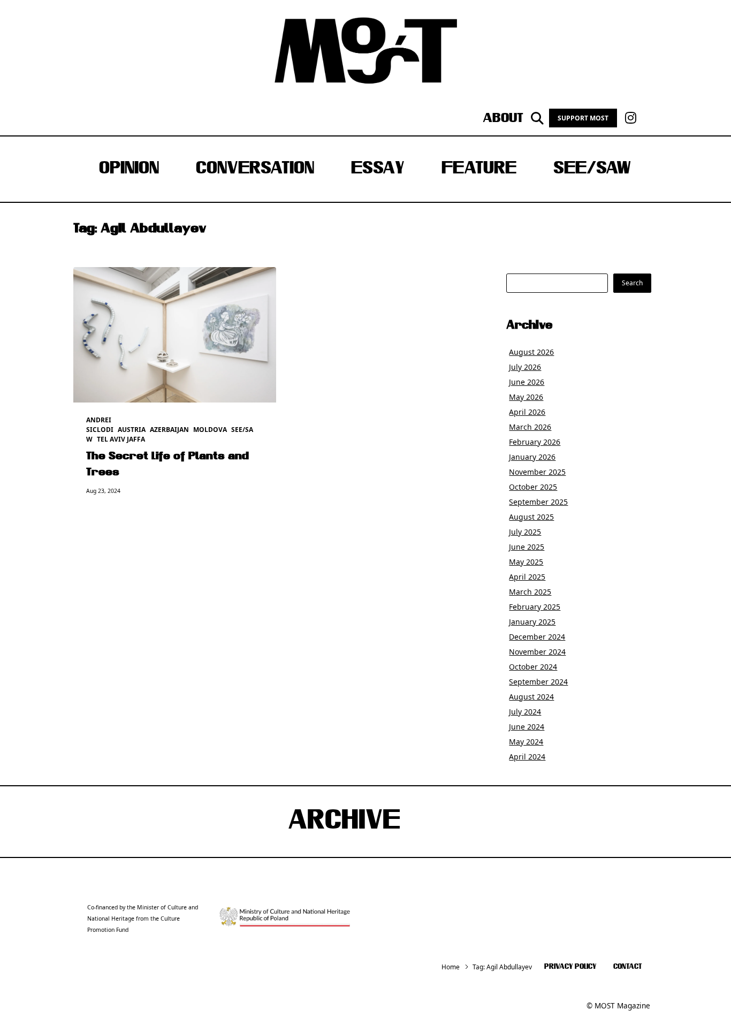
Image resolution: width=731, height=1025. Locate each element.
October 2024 (533, 667)
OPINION (129, 169)
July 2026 (525, 367)
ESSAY (378, 169)
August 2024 (531, 697)
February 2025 (534, 607)
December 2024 (537, 637)
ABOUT (503, 118)
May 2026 (526, 397)
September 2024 (538, 682)
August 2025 (531, 517)
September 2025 (538, 502)
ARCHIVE (344, 821)
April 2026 (527, 412)
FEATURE (478, 169)
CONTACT (627, 966)
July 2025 (525, 532)
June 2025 (526, 547)
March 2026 (530, 427)
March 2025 (530, 592)
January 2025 (532, 622)
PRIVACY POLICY (570, 966)
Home (450, 966)
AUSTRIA (132, 429)
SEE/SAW (592, 169)
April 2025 (527, 577)
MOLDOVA (210, 429)
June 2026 (526, 382)
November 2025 (537, 472)
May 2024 (526, 742)
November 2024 (537, 652)
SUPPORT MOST (583, 118)
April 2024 (527, 756)
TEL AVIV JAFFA (121, 439)
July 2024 (525, 712)
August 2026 (531, 352)
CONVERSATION (255, 169)
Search (632, 282)
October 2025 (533, 487)
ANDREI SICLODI (99, 424)
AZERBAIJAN (169, 429)
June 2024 (526, 727)
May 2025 (526, 562)
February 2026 (534, 442)
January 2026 (532, 457)
